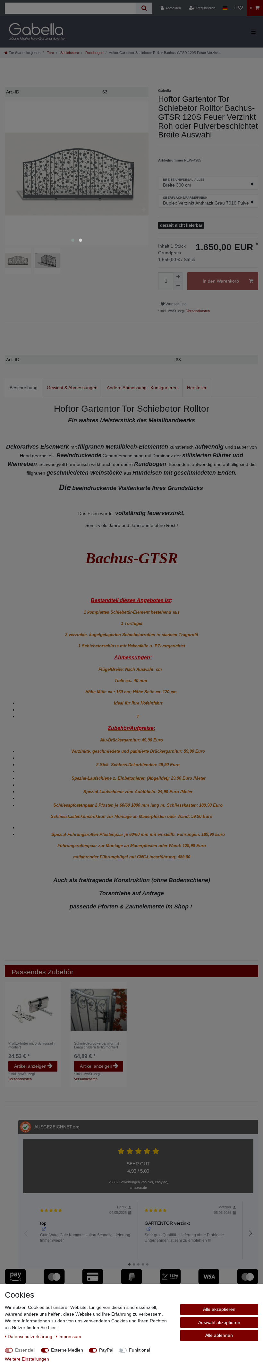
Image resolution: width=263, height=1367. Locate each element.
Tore (50, 53)
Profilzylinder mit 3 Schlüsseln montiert (31, 1045)
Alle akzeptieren (219, 1309)
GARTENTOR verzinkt (167, 1223)
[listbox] (99, 1010)
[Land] (225, 8)
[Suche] (144, 8)
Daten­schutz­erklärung (31, 1336)
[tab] (23, 387)
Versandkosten (197, 311)
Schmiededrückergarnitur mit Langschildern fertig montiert (96, 1045)
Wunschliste (176, 304)
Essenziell (25, 1350)
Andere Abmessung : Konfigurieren (142, 387)
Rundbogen (93, 53)
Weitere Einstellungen (27, 1359)
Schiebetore (69, 53)
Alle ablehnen (219, 1335)
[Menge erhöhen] (178, 276)
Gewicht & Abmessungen (72, 387)
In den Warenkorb (221, 281)
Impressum (69, 1336)
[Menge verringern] (178, 285)
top (43, 1223)
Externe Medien (67, 1350)
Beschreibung (24, 387)
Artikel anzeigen (30, 1066)
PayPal (106, 1350)
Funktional (139, 1350)
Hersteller (197, 387)
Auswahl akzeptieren (219, 1322)
